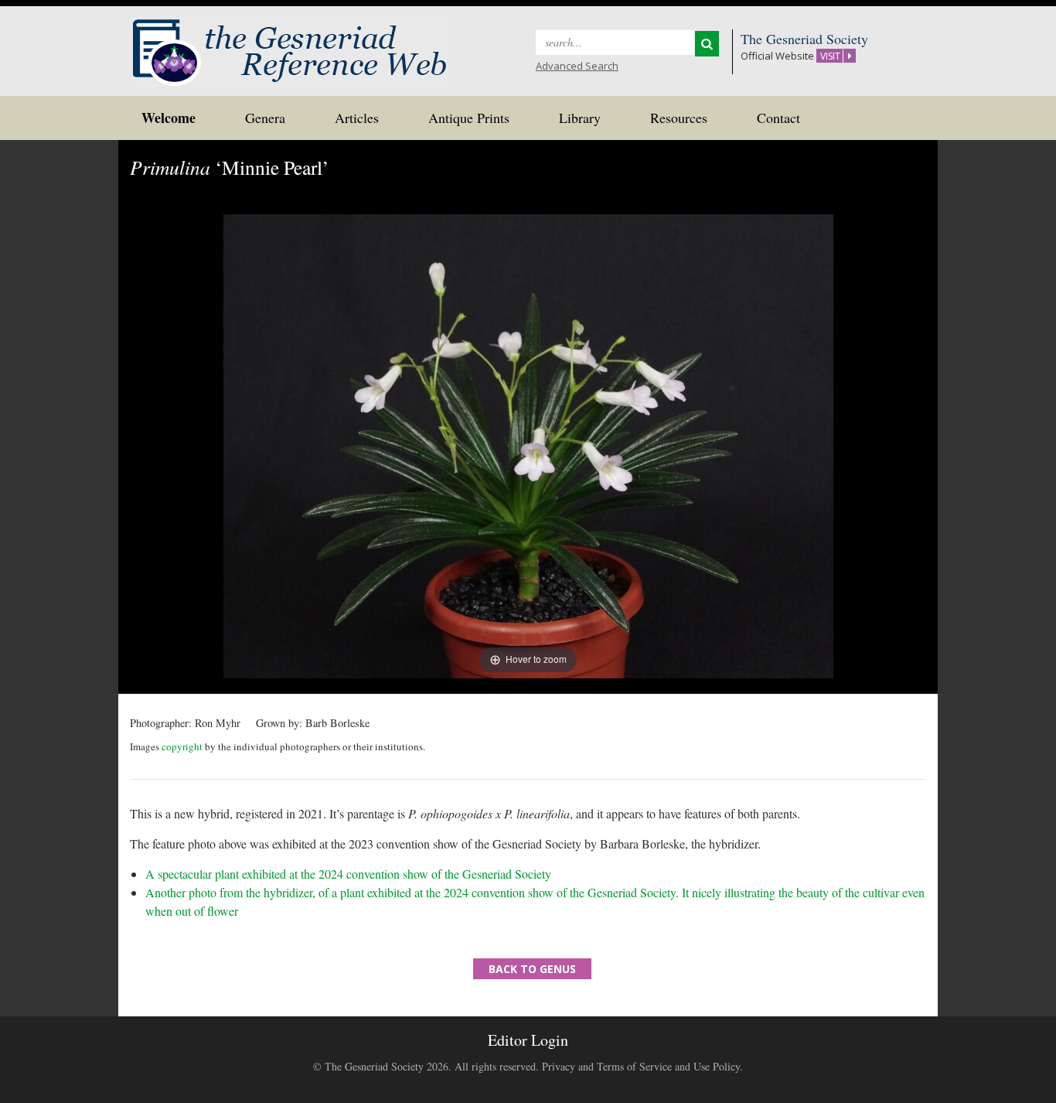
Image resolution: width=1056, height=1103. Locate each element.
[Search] (707, 43)
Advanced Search (577, 66)
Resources (678, 117)
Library (580, 117)
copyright (182, 746)
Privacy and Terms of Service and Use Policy (641, 1066)
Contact (778, 117)
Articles (357, 117)
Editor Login (528, 1040)
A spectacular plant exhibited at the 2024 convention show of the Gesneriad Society (348, 874)
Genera (265, 117)
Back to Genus (532, 968)
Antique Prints (468, 117)
